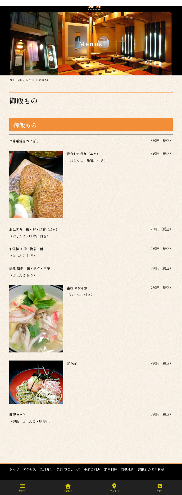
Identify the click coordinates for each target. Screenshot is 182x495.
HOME (68, 491)
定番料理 (110, 469)
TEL (159, 491)
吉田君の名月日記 (151, 469)
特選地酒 (127, 469)
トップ (14, 469)
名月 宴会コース (68, 469)
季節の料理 (92, 469)
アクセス (29, 469)
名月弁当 (46, 469)
